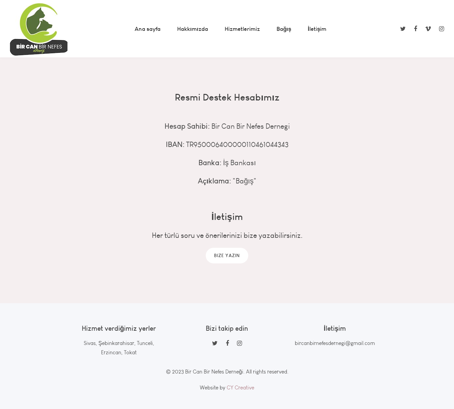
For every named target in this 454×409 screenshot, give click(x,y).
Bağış (284, 28)
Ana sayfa (148, 28)
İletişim (317, 28)
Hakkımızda (192, 28)
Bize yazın (227, 255)
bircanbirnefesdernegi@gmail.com (335, 343)
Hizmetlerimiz (242, 28)
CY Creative (240, 387)
